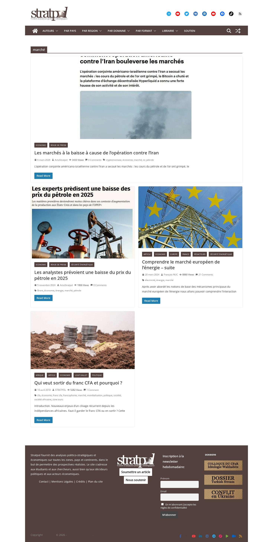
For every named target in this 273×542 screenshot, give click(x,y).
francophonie (70, 395)
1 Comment (93, 389)
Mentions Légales (62, 481)
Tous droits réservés (80, 535)
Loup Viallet (81, 375)
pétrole (150, 159)
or (144, 159)
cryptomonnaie (113, 159)
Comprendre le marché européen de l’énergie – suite (181, 265)
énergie (60, 290)
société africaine (42, 399)
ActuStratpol (61, 159)
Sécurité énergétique (82, 264)
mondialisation (94, 395)
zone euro (58, 399)
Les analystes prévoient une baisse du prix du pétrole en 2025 (82, 275)
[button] (56, 30)
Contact (43, 481)
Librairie (168, 31)
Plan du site (95, 481)
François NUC (171, 274)
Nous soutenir (136, 480)
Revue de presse (58, 145)
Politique (97, 375)
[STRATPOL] (35, 30)
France (185, 254)
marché (138, 159)
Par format (144, 31)
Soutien (189, 31)
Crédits (80, 481)
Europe (174, 254)
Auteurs (48, 31)
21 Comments (206, 274)
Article (147, 254)
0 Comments (94, 159)
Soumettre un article (135, 472)
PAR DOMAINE (117, 31)
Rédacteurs (199, 254)
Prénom (164, 478)
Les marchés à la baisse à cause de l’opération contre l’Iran (96, 153)
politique (107, 395)
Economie (41, 145)
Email (163, 491)
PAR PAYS (70, 31)
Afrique (39, 375)
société (117, 395)
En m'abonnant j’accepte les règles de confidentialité (178, 506)
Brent (40, 290)
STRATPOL (60, 389)
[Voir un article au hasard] (237, 30)
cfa (38, 395)
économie (128, 159)
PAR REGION (90, 31)
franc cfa (57, 395)
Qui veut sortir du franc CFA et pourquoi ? (78, 383)
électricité (150, 280)
